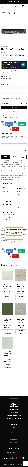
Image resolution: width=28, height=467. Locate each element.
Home (3, 12)
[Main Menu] (25, 6)
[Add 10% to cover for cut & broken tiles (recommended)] (20, 98)
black (15, 55)
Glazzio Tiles (4, 46)
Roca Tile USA (7, 282)
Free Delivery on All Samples (14, 1)
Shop (14, 427)
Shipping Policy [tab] (14, 157)
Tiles (7, 12)
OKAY (14, 236)
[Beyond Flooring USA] (2, 6)
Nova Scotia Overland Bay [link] (9, 13)
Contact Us (14, 432)
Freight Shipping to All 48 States (10, 3)
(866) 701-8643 (14, 412)
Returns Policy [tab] (22, 157)
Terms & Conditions (14, 445)
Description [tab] (5, 156)
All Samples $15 (21, 3)
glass (3, 58)
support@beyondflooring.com (14, 415)
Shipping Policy (14, 439)
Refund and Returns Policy (14, 442)
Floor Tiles (12, 12)
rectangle (21, 55)
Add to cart (14, 107)
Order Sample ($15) (14, 111)
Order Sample (7, 299)
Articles (14, 430)
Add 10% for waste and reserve (11, 98)
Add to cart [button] (7, 296)
